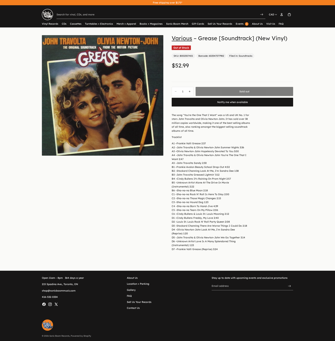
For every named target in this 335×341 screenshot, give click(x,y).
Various (182, 38)
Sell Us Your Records (139, 302)
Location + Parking (138, 284)
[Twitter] (56, 304)
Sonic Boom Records (59, 336)
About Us (132, 277)
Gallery (131, 290)
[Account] (281, 14)
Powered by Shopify (81, 336)
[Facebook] (44, 304)
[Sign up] (289, 286)
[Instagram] (50, 304)
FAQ (129, 296)
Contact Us (133, 308)
